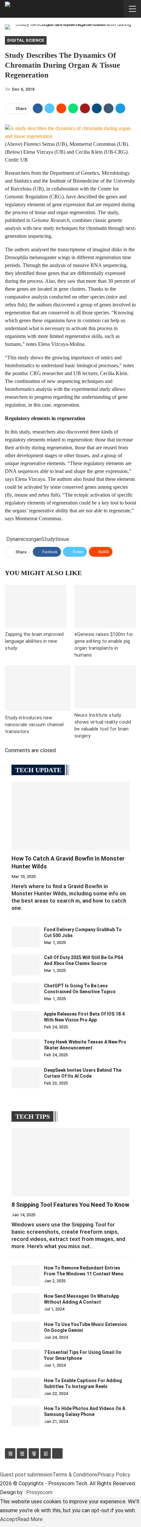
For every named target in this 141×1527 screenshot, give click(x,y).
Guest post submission (26, 1474)
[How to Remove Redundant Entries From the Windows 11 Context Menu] (25, 1275)
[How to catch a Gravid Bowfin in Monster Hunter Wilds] (70, 816)
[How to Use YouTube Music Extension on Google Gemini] (25, 1331)
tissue (62, 539)
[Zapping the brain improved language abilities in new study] (36, 606)
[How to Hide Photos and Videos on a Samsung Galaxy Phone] (25, 1415)
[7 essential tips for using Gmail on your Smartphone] (25, 1359)
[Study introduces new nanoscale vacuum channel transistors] (37, 688)
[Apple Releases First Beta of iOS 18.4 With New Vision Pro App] (25, 1021)
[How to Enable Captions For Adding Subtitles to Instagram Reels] (25, 1388)
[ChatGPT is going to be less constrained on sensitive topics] (25, 993)
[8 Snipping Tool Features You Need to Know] (70, 1162)
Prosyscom (39, 1492)
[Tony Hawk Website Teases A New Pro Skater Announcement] (25, 1049)
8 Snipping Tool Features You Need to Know (70, 1204)
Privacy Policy (113, 1474)
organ (35, 539)
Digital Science (25, 40)
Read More (30, 1519)
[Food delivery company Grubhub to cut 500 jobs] (25, 937)
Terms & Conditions (74, 1474)
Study (48, 539)
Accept (8, 1519)
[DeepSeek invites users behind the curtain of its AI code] (25, 1077)
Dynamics (17, 539)
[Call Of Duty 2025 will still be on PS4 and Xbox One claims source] (25, 965)
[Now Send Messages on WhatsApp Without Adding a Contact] (25, 1303)
